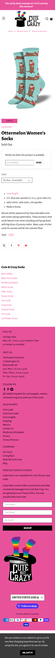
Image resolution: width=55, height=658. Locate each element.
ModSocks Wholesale (13, 432)
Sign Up (27, 528)
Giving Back (8, 456)
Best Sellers (7, 274)
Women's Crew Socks (39, 31)
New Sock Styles (9, 278)
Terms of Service (11, 440)
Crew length (12, 193)
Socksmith (6, 127)
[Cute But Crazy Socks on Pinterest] (8, 390)
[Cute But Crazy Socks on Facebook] (4, 390)
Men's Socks (7, 287)
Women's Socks (22, 31)
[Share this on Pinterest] (18, 245)
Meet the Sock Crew (12, 459)
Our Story (7, 452)
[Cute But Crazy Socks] (27, 19)
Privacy (6, 436)
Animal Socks (7, 309)
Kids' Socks (6, 291)
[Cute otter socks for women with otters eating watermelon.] (27, 74)
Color (4, 174)
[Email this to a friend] (26, 245)
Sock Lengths (9, 417)
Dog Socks (6, 305)
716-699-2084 (9, 337)
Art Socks (6, 314)
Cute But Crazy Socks (30, 614)
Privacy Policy (28, 493)
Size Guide (8, 409)
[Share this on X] (4, 245)
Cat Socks (6, 300)
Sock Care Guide (10, 413)
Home (10, 31)
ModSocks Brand (9, 283)
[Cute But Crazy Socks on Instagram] (11, 390)
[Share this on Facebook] (11, 245)
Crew (11, 235)
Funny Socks (7, 296)
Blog (5, 463)
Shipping (7, 421)
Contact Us (8, 428)
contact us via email (14, 344)
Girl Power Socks (9, 318)
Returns (6, 425)
